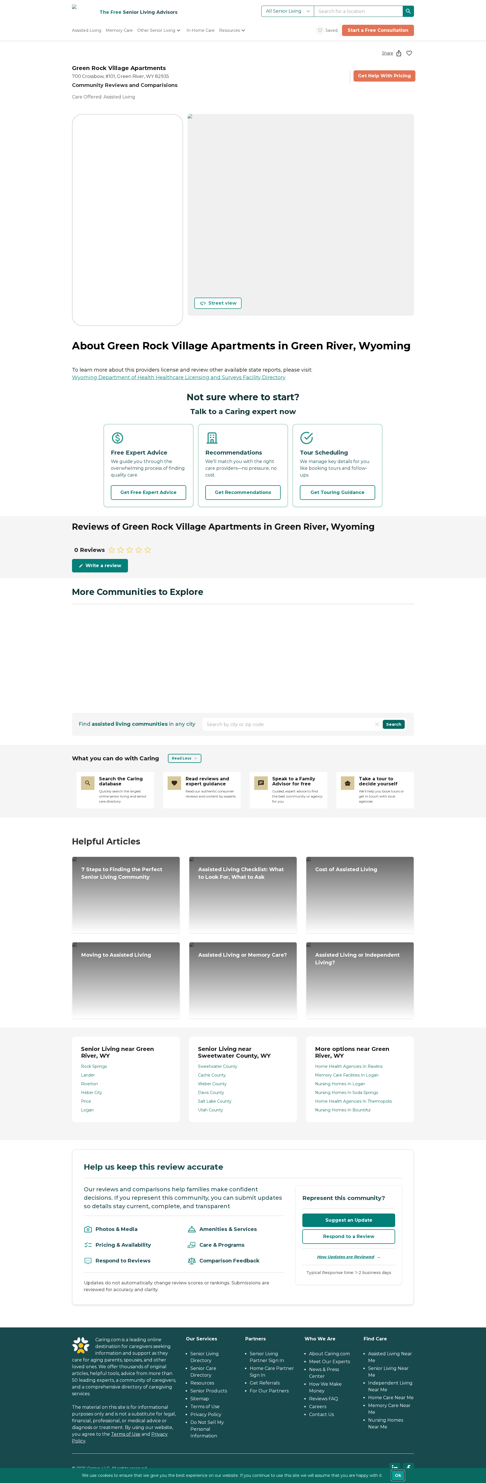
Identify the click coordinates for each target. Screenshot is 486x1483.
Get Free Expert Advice (148, 492)
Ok (398, 1475)
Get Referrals (265, 1383)
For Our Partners (269, 1391)
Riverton (89, 1083)
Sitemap (199, 1398)
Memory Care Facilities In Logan (347, 1075)
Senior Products (208, 1391)
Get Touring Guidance (337, 492)
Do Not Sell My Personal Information (207, 1429)
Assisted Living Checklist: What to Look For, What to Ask (241, 873)
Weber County (212, 1083)
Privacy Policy (205, 1414)
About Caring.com (329, 1353)
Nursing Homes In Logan (340, 1083)
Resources (202, 1383)
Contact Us (321, 1414)
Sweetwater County (217, 1066)
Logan (87, 1110)
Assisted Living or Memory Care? (242, 955)
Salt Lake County (214, 1101)
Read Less (181, 758)
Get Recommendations (243, 492)
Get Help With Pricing (384, 75)
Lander (88, 1075)
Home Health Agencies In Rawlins (348, 1066)
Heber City (91, 1092)
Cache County (212, 1075)
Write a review (103, 565)
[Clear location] (377, 724)
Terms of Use (125, 1434)
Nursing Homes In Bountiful (342, 1110)
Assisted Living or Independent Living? (357, 959)
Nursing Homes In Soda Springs (346, 1092)
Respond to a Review (348, 1236)
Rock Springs (94, 1066)
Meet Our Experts (329, 1361)
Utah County (210, 1110)
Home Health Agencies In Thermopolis (353, 1101)
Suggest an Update (348, 1220)
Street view (222, 303)
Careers (317, 1406)
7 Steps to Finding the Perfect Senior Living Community (121, 873)
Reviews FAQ (323, 1398)
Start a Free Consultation (378, 30)
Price (86, 1101)
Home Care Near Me (391, 1397)
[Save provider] (409, 53)
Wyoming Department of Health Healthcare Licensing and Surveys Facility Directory (178, 377)
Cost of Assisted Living (346, 869)
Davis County (211, 1092)
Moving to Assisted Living (116, 955)
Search (393, 724)
